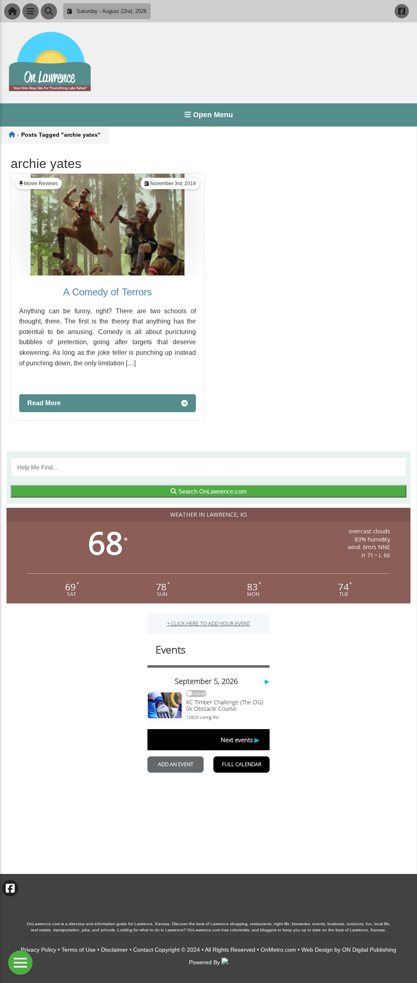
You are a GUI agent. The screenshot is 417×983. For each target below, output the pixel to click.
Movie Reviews (41, 183)
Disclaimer (114, 949)
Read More (44, 403)
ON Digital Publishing (369, 949)
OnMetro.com (278, 949)
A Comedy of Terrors (107, 291)
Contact (143, 949)
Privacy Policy (38, 949)
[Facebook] (402, 11)
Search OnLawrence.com (212, 491)
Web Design (317, 949)
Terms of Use (78, 949)
